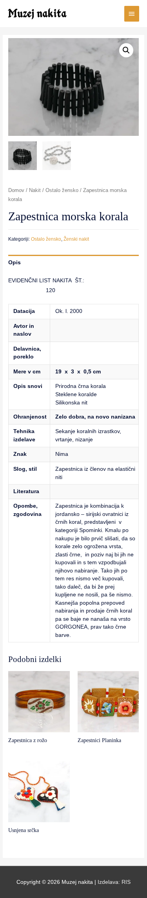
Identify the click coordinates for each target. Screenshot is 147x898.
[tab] (73, 262)
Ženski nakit (76, 239)
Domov (16, 190)
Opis (14, 262)
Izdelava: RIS (114, 882)
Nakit (35, 190)
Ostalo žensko (61, 190)
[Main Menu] (131, 14)
